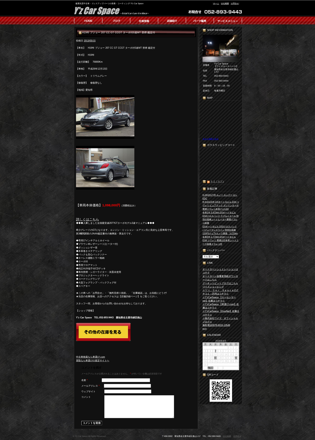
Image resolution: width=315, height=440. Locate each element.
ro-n (205, 328)
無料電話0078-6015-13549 (216, 325)
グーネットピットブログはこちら (220, 283)
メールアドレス (90, 385)
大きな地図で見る (211, 139)
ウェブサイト (88, 391)
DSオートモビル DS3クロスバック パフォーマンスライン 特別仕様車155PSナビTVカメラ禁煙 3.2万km (220, 230)
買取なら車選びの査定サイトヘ (92, 360)
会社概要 (225, 3)
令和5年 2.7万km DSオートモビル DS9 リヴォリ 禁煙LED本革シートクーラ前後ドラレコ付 (221, 240)
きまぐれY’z (217, 181)
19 (215, 358)
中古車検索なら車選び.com (90, 356)
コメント (86, 397)
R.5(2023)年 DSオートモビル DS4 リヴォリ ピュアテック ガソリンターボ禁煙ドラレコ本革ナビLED (221, 205)
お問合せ (235, 3)
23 (236, 358)
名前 (84, 380)
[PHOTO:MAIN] (136, 117)
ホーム (216, 3)
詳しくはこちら (87, 219)
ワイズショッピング (213, 286)
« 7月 (210, 368)
